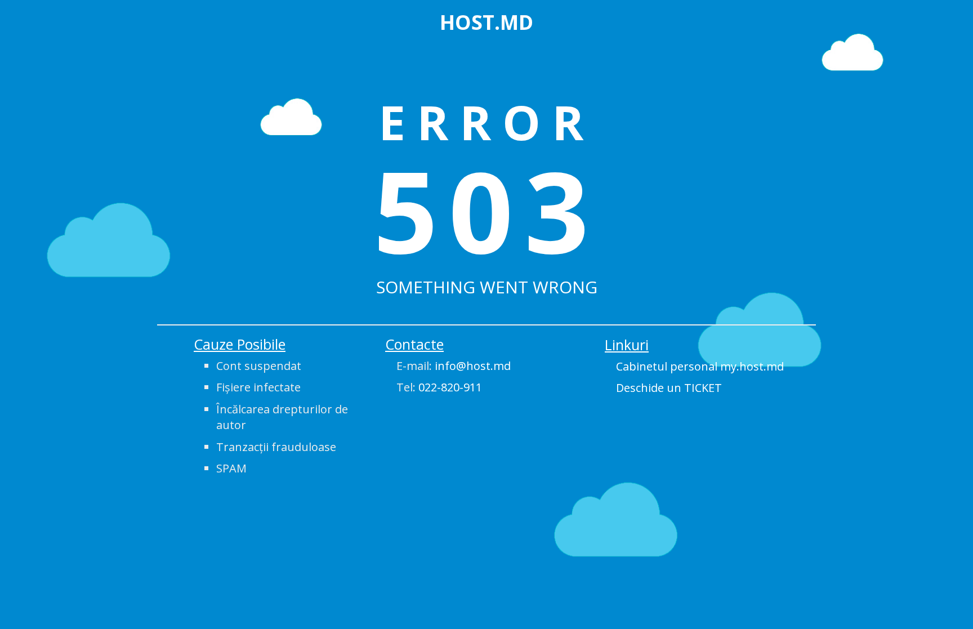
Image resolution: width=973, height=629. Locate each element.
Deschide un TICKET (669, 387)
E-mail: (453, 365)
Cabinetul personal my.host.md (700, 366)
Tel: (439, 387)
